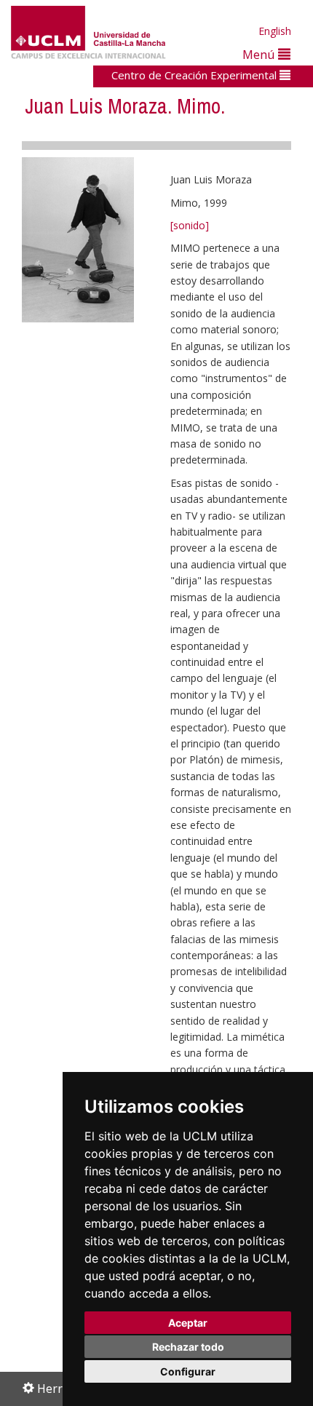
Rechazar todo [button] (188, 1347)
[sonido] (189, 225)
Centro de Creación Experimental (195, 75)
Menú (260, 54)
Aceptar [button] (187, 1322)
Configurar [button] (187, 1371)
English (274, 31)
